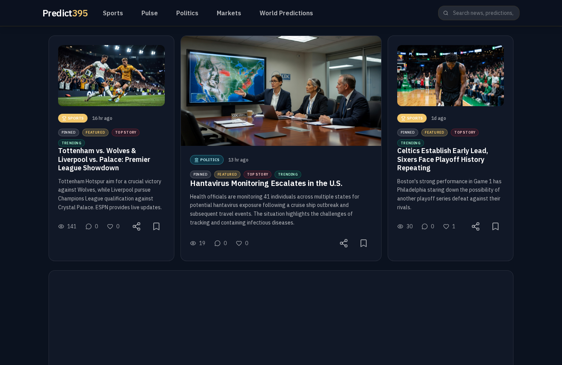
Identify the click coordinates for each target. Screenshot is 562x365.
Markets (229, 13)
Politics (187, 13)
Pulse (149, 13)
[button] (111, 148)
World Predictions (286, 13)
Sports (113, 13)
